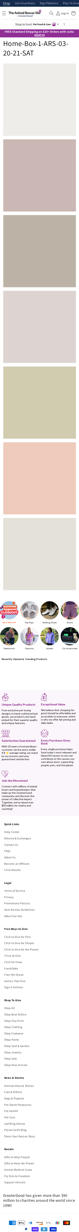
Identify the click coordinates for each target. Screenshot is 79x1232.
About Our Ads (13, 916)
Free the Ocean (14, 974)
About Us (9, 857)
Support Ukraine (15, 1182)
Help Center (12, 832)
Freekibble (11, 968)
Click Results (12, 870)
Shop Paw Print (14, 1021)
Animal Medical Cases (18, 1169)
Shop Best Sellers (15, 1014)
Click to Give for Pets (17, 937)
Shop (6, 3)
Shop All (9, 1008)
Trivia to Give (12, 955)
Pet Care (9, 1117)
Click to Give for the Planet (21, 949)
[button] (51, 13)
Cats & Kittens (13, 1092)
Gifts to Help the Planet (19, 1163)
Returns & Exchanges (17, 838)
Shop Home (11, 1039)
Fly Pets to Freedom (17, 1176)
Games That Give (15, 981)
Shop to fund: (33, 24)
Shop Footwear (14, 1033)
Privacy (9, 897)
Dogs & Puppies (14, 1098)
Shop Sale (10, 1058)
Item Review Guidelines (19, 909)
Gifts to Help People (17, 1157)
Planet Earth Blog (15, 1130)
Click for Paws (13, 962)
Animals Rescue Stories (19, 1085)
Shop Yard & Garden (17, 1046)
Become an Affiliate (16, 863)
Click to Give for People (19, 943)
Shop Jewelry (12, 1052)
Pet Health (11, 1111)
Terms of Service (14, 890)
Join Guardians (25, 3)
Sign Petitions (49, 3)
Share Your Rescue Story (19, 1136)
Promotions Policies (17, 903)
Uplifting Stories (14, 1123)
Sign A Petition (13, 987)
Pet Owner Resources (17, 1104)
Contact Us (11, 844)
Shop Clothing (13, 1027)
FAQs (7, 851)
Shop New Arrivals (15, 1065)
